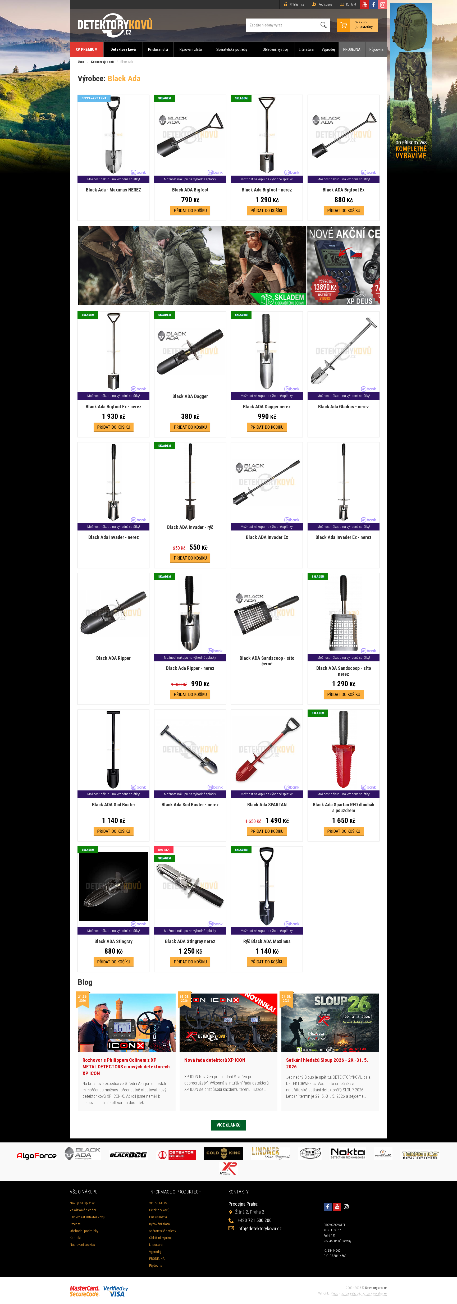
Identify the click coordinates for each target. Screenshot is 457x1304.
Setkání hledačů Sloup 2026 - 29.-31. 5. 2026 (327, 1063)
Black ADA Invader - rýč (190, 527)
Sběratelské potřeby (231, 49)
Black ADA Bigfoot (190, 190)
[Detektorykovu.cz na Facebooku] (373, 4)
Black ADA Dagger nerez (267, 406)
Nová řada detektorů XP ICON (214, 1060)
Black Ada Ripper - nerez (190, 668)
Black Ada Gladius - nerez (343, 406)
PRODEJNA (351, 49)
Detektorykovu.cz (376, 1288)
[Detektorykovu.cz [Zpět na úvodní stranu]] (115, 25)
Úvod (81, 62)
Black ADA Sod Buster (113, 804)
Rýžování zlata (191, 49)
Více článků (228, 1125)
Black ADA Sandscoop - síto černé (267, 661)
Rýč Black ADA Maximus (267, 941)
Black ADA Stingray (113, 941)
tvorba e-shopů (350, 1293)
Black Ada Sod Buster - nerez (190, 804)
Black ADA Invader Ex (267, 537)
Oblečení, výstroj (275, 49)
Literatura (306, 49)
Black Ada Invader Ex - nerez (344, 537)
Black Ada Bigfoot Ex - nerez (113, 406)
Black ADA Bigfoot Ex (343, 190)
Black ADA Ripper (113, 658)
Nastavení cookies (82, 1245)
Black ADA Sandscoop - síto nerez (343, 671)
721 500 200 (254, 1220)
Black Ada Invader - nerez (113, 537)
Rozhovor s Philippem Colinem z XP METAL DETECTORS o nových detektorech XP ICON (126, 1066)
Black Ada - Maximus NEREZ (113, 190)
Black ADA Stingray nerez (190, 941)
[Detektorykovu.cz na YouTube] (364, 4)
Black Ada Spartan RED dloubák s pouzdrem (343, 807)
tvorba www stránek (374, 1293)
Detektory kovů (123, 49)
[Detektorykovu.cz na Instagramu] (382, 4)
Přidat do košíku (190, 210)
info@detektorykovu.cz (259, 1228)
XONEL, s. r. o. (333, 1230)
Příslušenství (158, 49)
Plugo (334, 1293)
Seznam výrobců (102, 62)
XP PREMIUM (87, 49)
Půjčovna (376, 49)
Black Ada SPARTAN (267, 804)
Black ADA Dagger (190, 396)
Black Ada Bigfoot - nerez (267, 190)
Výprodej (328, 49)
